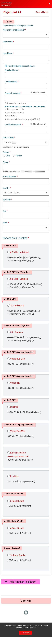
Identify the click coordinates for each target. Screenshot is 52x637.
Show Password (39, 93)
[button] (33, 261)
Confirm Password (14, 125)
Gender (6, 152)
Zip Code (7, 199)
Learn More (28, 628)
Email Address (12, 70)
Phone (6, 162)
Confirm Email (11, 82)
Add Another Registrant (22, 581)
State (6, 223)
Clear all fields (42, 12)
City (5, 211)
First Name (8, 42)
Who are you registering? (14, 30)
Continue (26, 600)
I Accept (25, 632)
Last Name (8, 53)
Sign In (8, 21)
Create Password (13, 93)
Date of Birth (9, 138)
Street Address (10, 176)
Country (7, 188)
